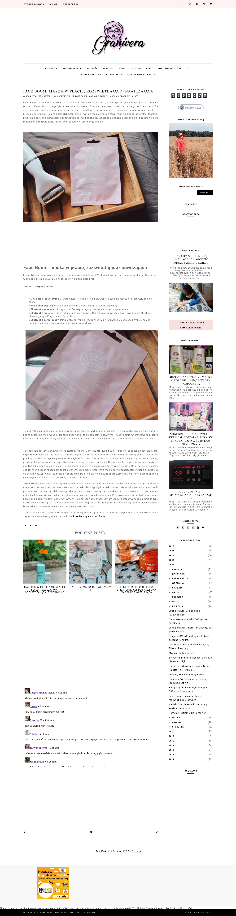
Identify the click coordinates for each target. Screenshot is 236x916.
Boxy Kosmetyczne (170, 68)
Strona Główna (34, 4)
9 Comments (63, 96)
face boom (81, 96)
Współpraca (71, 4)
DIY (189, 68)
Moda (122, 68)
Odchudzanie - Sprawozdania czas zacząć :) (191, 495)
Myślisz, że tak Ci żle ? (182, 653)
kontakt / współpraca (191, 322)
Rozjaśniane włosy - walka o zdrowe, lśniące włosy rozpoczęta (190, 380)
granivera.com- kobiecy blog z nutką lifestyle (61, 912)
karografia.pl (205, 912)
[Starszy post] (157, 832)
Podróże (92, 68)
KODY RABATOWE (91, 74)
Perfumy (108, 68)
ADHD (149, 68)
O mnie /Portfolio (191, 328)
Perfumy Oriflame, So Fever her (187, 713)
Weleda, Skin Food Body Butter (186, 674)
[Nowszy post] (24, 832)
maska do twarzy (99, 96)
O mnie (53, 4)
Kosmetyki (114, 74)
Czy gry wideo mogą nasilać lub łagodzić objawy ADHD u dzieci (191, 259)
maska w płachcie (120, 96)
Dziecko (136, 68)
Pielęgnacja (72, 68)
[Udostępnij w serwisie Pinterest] (36, 526)
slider (135, 96)
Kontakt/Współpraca (141, 74)
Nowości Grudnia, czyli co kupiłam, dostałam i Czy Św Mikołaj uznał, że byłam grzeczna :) (191, 439)
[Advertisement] (91, 793)
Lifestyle (51, 68)
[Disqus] (90, 644)
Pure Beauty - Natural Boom (89, 516)
